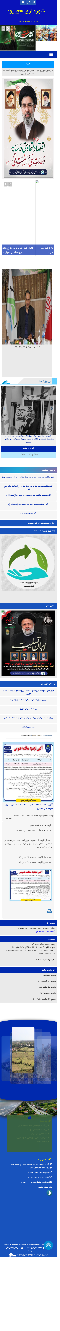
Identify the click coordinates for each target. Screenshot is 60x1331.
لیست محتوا (36, 725)
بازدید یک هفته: (49, 977)
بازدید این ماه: (50, 983)
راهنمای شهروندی (48, 673)
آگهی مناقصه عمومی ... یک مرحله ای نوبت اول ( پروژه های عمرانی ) (28, 467)
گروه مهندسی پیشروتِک (25, 1244)
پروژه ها (45, 371)
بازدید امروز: (50, 965)
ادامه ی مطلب (28, 438)
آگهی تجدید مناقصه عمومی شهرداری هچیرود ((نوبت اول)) (28, 485)
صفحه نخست (47, 725)
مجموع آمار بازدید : (48, 989)
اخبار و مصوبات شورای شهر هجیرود (41, 513)
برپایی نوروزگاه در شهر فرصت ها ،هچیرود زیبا (28, 689)
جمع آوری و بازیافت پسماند (44, 520)
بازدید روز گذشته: (48, 971)
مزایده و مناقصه (48, 460)
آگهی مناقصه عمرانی (28, 503)
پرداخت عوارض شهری (28, 698)
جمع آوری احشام (28, 716)
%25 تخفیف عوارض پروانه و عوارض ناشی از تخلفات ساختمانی (28, 707)
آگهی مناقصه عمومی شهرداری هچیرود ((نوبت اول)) (28, 494)
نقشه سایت (43, 1177)
